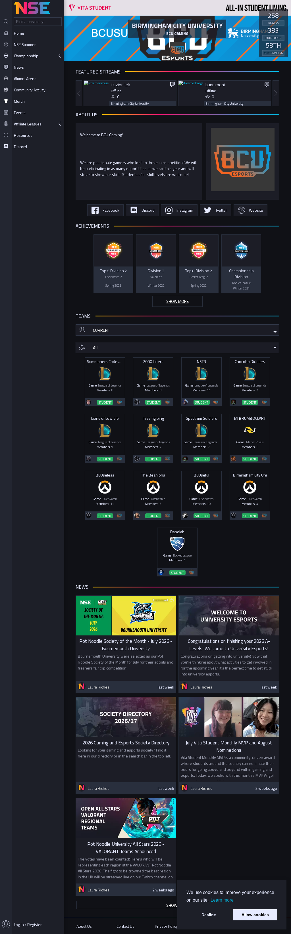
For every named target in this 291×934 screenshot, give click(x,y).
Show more (177, 301)
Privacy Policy (166, 926)
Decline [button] (208, 914)
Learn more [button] (222, 900)
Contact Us (125, 926)
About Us (84, 926)
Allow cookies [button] (255, 914)
